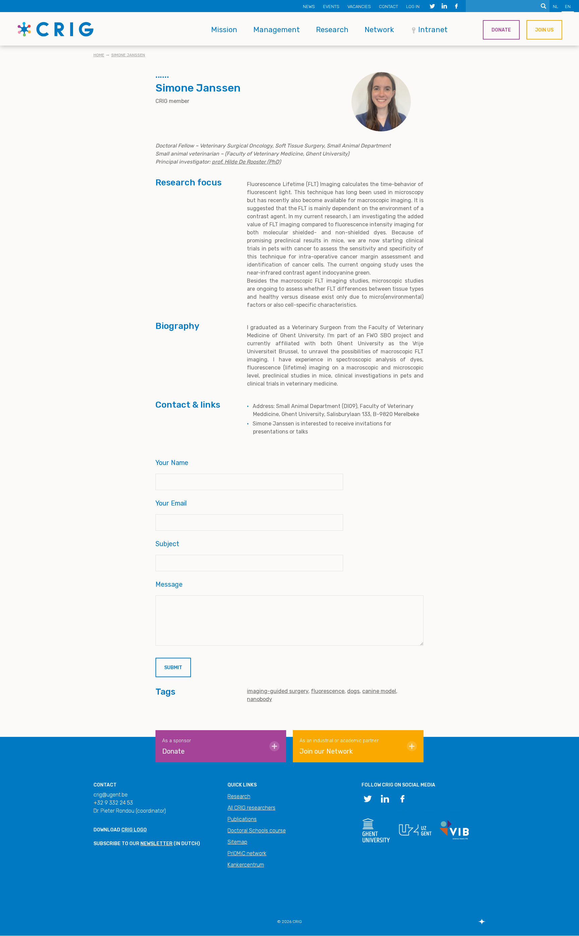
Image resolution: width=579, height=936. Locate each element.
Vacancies (359, 6)
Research (332, 29)
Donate (501, 30)
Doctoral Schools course (257, 830)
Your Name (171, 462)
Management (276, 29)
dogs (353, 691)
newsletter (156, 843)
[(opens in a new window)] (432, 6)
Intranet (433, 29)
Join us (544, 30)
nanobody (259, 699)
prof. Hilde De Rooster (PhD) (246, 162)
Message (169, 584)
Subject (167, 543)
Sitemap (237, 842)
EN (568, 6)
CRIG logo (134, 830)
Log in (413, 6)
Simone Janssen (128, 55)
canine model (379, 691)
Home (98, 55)
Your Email (171, 503)
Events (331, 6)
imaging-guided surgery (277, 691)
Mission (224, 29)
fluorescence (327, 691)
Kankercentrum (246, 865)
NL (555, 6)
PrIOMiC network (247, 853)
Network (379, 29)
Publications (242, 819)
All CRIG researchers (251, 808)
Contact (388, 6)
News (309, 6)
